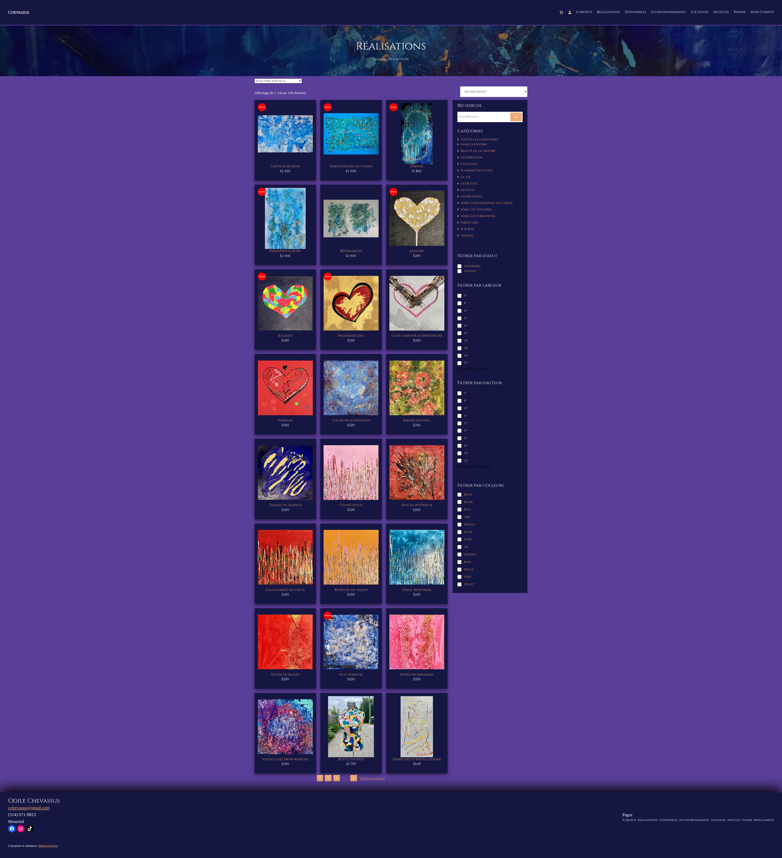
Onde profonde (416, 590)
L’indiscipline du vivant (351, 166)
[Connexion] (570, 12)
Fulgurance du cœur (285, 590)
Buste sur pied (351, 759)
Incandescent (351, 336)
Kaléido (285, 336)
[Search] (516, 117)
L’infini (416, 166)
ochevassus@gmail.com (28, 807)
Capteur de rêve (285, 166)
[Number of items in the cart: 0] (561, 12)
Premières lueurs (285, 251)
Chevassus (18, 12)
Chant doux (350, 505)
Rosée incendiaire (416, 675)
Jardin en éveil (416, 420)
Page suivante (372, 778)
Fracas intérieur (416, 505)
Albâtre (417, 251)
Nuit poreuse (351, 675)
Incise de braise (285, 675)
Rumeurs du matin (351, 590)
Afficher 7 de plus (473, 369)
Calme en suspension (351, 420)
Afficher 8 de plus (473, 466)
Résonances (351, 251)
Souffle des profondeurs (285, 759)
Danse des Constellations (417, 759)
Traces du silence (285, 505)
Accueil (379, 59)
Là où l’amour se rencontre (416, 336)
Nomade (285, 420)
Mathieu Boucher (48, 845)
